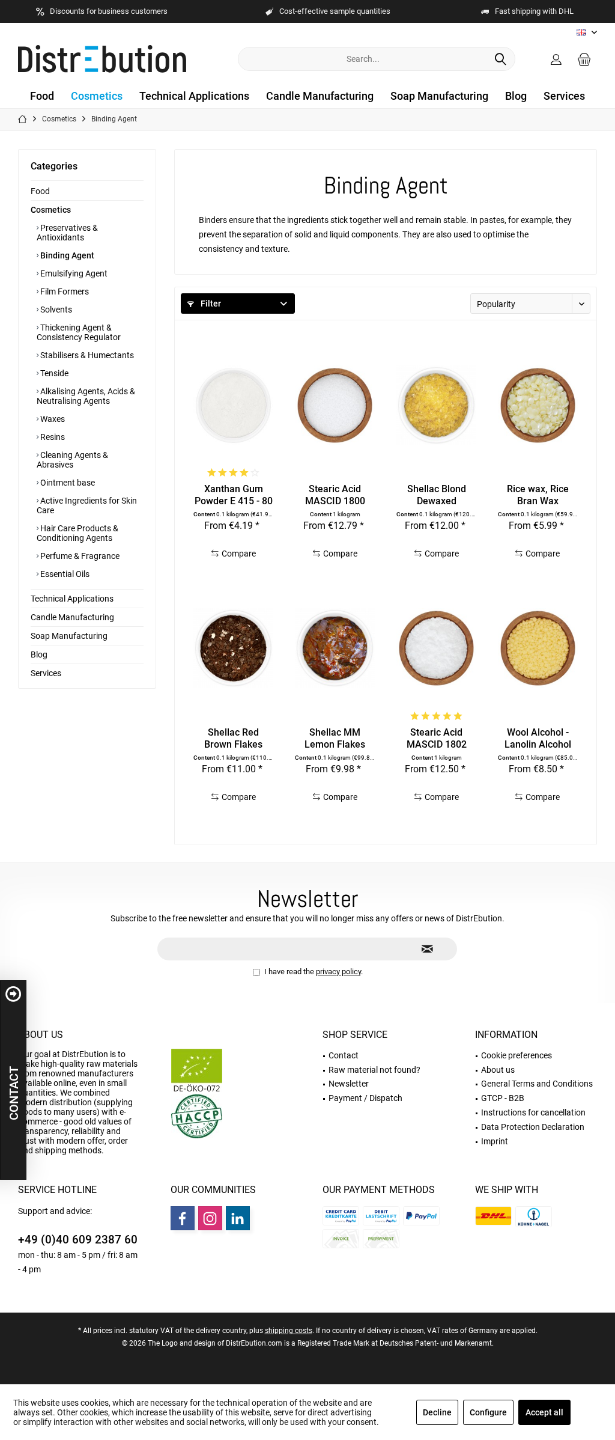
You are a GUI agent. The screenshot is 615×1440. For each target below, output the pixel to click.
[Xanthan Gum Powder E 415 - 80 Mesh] (233, 405)
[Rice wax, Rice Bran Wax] (538, 405)
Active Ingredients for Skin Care (87, 505)
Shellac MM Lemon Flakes (334, 738)
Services (46, 673)
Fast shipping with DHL (534, 11)
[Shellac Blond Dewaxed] (436, 405)
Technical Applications (72, 598)
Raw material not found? (374, 1070)
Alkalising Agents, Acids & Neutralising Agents (86, 396)
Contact (344, 1055)
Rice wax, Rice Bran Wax (538, 495)
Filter (210, 303)
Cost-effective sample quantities (334, 11)
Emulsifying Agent (73, 273)
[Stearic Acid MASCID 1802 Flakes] (436, 648)
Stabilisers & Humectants (86, 355)
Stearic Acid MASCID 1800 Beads (335, 495)
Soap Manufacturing (69, 636)
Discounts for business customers (109, 11)
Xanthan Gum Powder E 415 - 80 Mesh (234, 495)
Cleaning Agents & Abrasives (72, 459)
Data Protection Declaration (532, 1127)
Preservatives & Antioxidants (67, 232)
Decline (437, 1412)
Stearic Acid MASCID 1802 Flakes (437, 739)
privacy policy (338, 971)
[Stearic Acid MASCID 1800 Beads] (335, 405)
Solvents (55, 309)
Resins (51, 437)
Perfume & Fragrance (79, 556)
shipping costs (288, 1330)
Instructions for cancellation (533, 1112)
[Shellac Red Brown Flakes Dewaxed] (233, 648)
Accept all (544, 1412)
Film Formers (63, 291)
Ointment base (66, 482)
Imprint (494, 1141)
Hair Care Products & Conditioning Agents (77, 533)
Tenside (53, 373)
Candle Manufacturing (72, 617)
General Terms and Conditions (537, 1083)
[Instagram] (210, 1218)
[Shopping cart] (584, 59)
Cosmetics (51, 210)
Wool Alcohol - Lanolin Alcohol (537, 738)
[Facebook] (183, 1218)
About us (40, 1034)
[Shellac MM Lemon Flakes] (335, 648)
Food (40, 191)
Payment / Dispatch (365, 1098)
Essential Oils (63, 574)
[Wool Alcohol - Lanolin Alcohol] (538, 648)
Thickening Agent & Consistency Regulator (79, 332)
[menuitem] (584, 59)
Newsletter (349, 1083)
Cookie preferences (516, 1055)
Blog (39, 654)
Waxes (51, 419)
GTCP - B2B (502, 1098)
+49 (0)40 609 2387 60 (78, 1239)
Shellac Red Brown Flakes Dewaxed (233, 739)
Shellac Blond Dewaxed (436, 495)
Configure (488, 1412)
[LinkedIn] (238, 1218)
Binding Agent (66, 255)
